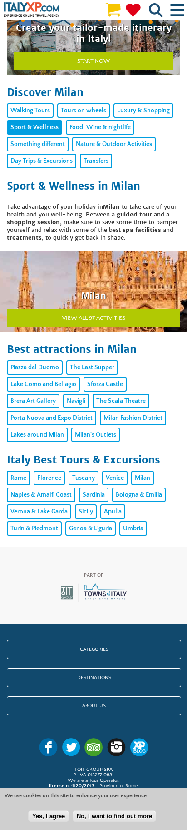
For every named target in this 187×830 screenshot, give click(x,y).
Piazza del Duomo (34, 367)
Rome (18, 478)
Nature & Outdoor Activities (114, 144)
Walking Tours (30, 110)
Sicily (86, 511)
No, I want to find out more (114, 816)
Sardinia (94, 494)
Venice (115, 478)
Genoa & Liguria (90, 528)
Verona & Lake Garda (39, 511)
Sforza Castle (105, 384)
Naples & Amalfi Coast (41, 494)
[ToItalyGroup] (94, 600)
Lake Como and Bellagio (43, 384)
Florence (49, 478)
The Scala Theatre (121, 401)
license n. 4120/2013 (71, 786)
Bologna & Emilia (139, 494)
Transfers (96, 161)
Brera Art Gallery (33, 401)
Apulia (113, 511)
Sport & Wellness (34, 127)
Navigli (76, 401)
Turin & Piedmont (34, 528)
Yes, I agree (48, 816)
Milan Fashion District (132, 418)
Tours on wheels (83, 110)
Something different (37, 144)
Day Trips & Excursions (41, 161)
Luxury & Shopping (143, 110)
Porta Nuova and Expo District (51, 418)
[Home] (31, 10)
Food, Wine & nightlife (100, 127)
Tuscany (83, 478)
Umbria (133, 528)
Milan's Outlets (95, 434)
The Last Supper (92, 367)
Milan (142, 478)
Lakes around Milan (37, 434)
